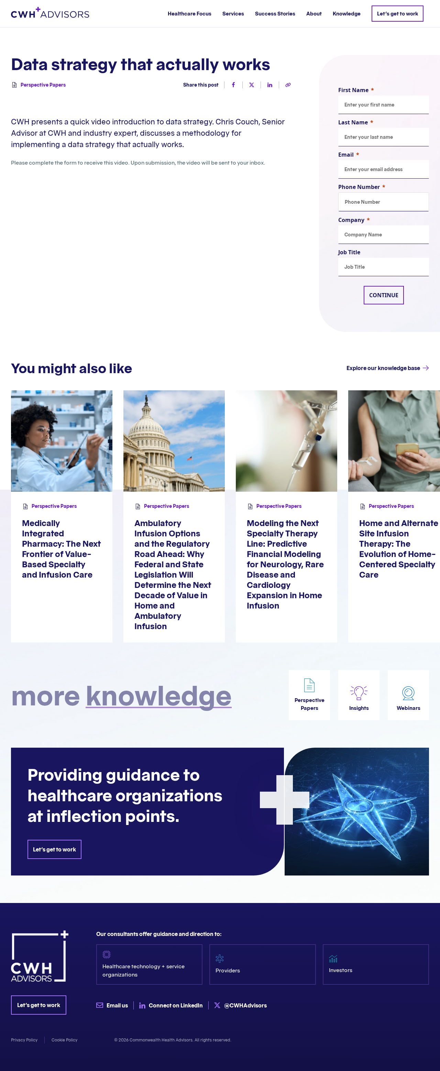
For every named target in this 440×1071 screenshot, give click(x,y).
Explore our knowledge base (383, 368)
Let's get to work (54, 849)
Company (351, 220)
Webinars (408, 708)
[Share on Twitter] (248, 84)
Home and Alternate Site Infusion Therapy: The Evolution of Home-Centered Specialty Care (398, 549)
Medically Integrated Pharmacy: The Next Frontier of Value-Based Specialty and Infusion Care (61, 549)
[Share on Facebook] (230, 84)
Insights (359, 708)
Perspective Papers (43, 85)
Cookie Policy (64, 1039)
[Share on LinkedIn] (267, 84)
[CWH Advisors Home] (50, 13)
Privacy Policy (24, 1039)
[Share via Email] (285, 84)
